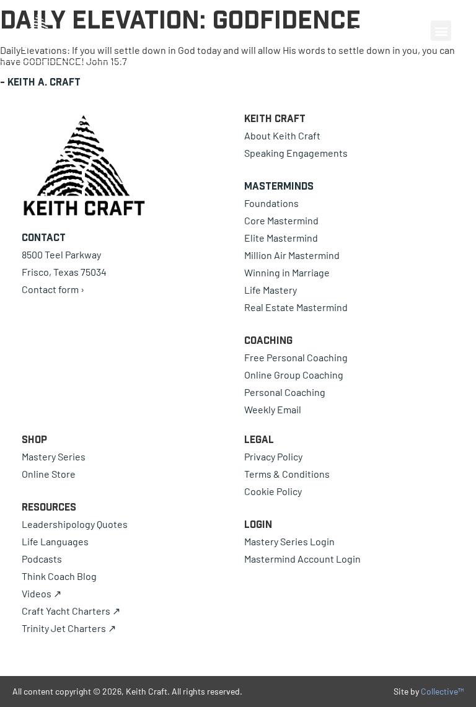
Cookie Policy (273, 491)
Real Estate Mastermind (296, 307)
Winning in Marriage (287, 272)
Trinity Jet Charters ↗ (69, 628)
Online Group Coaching (293, 374)
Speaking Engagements (296, 153)
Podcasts (42, 558)
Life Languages (55, 541)
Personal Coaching (284, 392)
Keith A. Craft (44, 82)
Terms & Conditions (287, 474)
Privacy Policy (273, 456)
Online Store (49, 474)
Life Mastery (270, 290)
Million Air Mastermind (292, 255)
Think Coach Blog (59, 576)
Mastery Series (54, 456)
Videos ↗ (41, 593)
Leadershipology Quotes (75, 524)
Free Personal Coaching (296, 357)
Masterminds (279, 186)
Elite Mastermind (281, 238)
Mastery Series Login (289, 541)
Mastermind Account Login (302, 558)
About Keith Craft (282, 135)
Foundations (271, 203)
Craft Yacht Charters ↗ (71, 611)
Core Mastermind (281, 220)
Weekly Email (272, 409)
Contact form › (53, 289)
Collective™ (442, 691)
